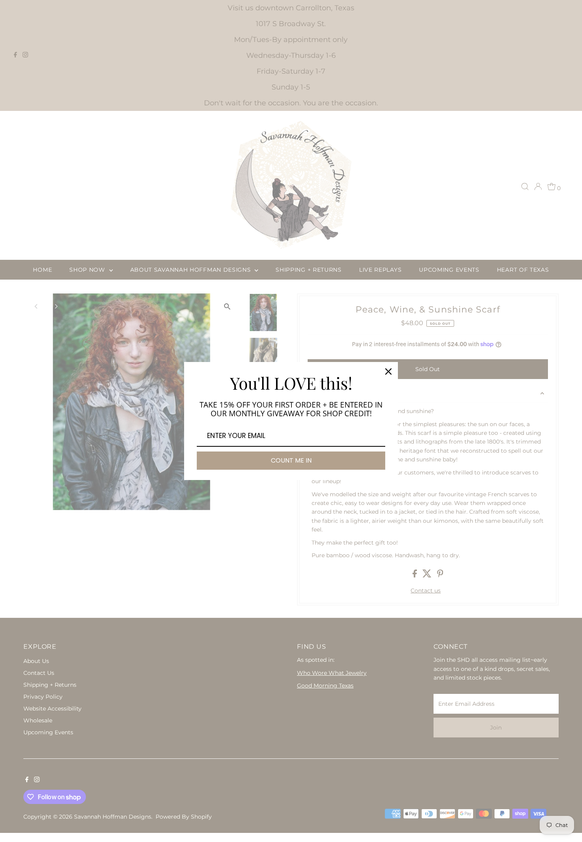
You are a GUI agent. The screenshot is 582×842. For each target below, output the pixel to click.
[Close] (388, 371)
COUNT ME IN (291, 460)
